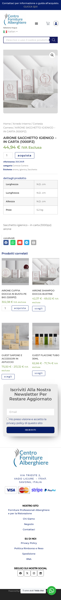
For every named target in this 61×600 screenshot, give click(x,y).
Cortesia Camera (20, 165)
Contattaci (29, 529)
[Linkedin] (40, 573)
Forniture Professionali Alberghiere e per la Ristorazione (29, 512)
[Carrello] (48, 23)
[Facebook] (20, 573)
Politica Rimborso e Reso (28, 548)
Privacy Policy (29, 543)
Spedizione (28, 553)
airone (16, 169)
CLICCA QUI (31, 6)
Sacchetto (32, 169)
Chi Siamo (29, 518)
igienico (23, 169)
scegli (39, 308)
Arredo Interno (22, 123)
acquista (25, 155)
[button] (52, 55)
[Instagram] (34, 573)
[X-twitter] (27, 573)
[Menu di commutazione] (36, 23)
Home (7, 123)
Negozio (29, 524)
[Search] (54, 40)
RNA (28, 559)
